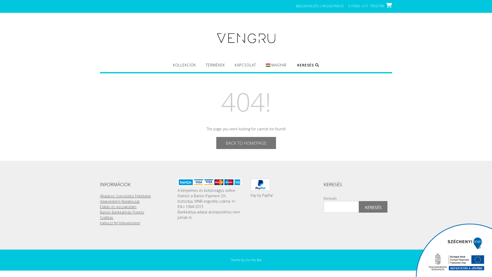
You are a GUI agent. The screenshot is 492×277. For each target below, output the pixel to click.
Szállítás (106, 217)
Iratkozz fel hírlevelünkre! (120, 223)
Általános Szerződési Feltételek (125, 196)
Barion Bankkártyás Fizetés (122, 212)
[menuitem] (276, 67)
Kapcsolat (245, 65)
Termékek (215, 65)
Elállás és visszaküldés (118, 206)
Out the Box (253, 260)
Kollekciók (184, 65)
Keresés (330, 198)
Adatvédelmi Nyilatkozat (120, 201)
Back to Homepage (246, 143)
